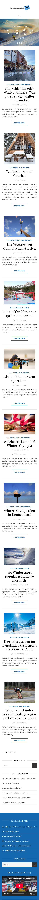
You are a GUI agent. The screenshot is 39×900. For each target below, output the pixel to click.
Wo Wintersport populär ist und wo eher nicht (19, 576)
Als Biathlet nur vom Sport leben (19, 378)
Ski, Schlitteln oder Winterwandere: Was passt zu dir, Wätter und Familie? (19, 94)
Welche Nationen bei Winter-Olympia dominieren (19, 445)
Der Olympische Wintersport (19, 84)
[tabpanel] (19, 32)
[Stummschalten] (31, 894)
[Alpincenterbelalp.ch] (19, 7)
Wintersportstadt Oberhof (19, 173)
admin (14, 105)
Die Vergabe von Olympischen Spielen (19, 246)
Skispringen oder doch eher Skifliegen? (19, 31)
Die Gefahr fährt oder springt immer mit (19, 313)
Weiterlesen (19, 123)
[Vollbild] (34, 894)
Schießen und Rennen (20, 168)
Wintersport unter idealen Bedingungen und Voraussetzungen (19, 714)
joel (15, 180)
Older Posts (9, 752)
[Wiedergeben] (5, 894)
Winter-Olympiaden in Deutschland (19, 512)
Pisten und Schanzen (19, 26)
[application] (19, 886)
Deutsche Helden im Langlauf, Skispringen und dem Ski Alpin (19, 645)
